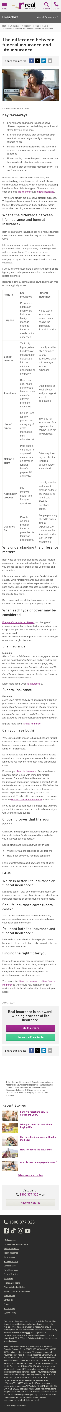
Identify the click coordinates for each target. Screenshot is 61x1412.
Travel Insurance (11, 1270)
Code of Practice (11, 1274)
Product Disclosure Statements (17, 1291)
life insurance (25, 191)
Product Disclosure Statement (26, 799)
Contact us (8, 1300)
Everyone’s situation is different (18, 622)
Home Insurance (11, 1261)
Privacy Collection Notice (14, 1287)
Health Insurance (11, 1253)
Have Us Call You (30, 1202)
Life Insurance (30, 1028)
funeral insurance (45, 191)
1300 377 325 (29, 1195)
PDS (54, 1330)
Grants (6, 1304)
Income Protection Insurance (16, 1244)
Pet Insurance (9, 1257)
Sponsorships (9, 1308)
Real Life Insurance (26, 771)
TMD (19, 1335)
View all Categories (46, 17)
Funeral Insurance (11, 1249)
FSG (28, 1333)
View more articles (30, 1175)
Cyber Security (10, 1313)
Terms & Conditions (12, 1283)
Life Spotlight (10, 17)
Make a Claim (9, 1296)
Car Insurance (10, 1266)
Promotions (8, 1279)
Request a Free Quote (30, 1037)
